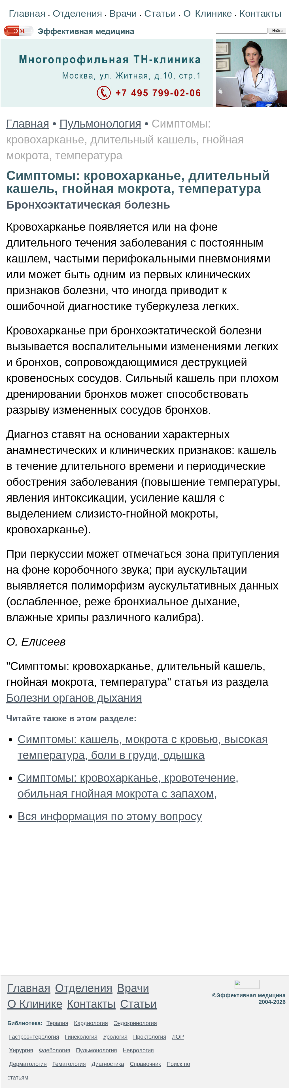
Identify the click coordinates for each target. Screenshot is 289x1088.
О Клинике (207, 13)
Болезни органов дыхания (74, 698)
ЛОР (178, 1037)
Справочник (145, 1064)
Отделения (77, 13)
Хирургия (21, 1050)
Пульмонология (100, 123)
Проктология (149, 1037)
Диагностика (108, 1064)
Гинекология (81, 1037)
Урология (115, 1037)
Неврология (138, 1050)
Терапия (57, 1023)
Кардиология (91, 1023)
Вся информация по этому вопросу (110, 816)
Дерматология (28, 1064)
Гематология (69, 1064)
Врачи (123, 13)
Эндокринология (135, 1023)
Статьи (160, 13)
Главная (27, 13)
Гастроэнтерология (34, 1037)
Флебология (54, 1050)
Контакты (260, 13)
